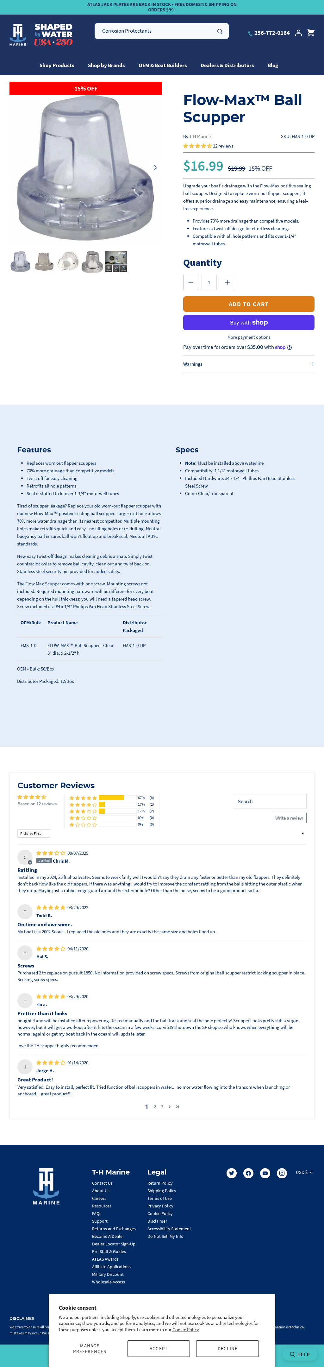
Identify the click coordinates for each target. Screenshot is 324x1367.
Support (100, 1221)
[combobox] (162, 31)
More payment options (249, 337)
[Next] (155, 167)
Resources (101, 1206)
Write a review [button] (289, 818)
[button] (198, 146)
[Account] (298, 33)
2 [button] (155, 1107)
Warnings (192, 364)
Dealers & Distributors (227, 65)
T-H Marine (200, 136)
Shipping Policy (161, 1191)
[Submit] (219, 30)
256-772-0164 (271, 32)
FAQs (96, 1213)
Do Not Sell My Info (165, 1236)
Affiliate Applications (111, 1266)
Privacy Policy (160, 1206)
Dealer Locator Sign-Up (113, 1244)
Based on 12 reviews (37, 804)
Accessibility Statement (169, 1229)
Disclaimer (157, 1221)
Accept (159, 1348)
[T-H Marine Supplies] (41, 35)
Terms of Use (159, 1198)
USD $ (302, 1172)
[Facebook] (248, 1173)
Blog (273, 65)
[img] (51, 853)
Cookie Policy (185, 1329)
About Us (100, 1191)
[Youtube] (265, 1173)
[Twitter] (232, 1173)
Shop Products (57, 65)
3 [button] (162, 1107)
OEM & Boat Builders (163, 65)
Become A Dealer (108, 1236)
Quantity (202, 262)
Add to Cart (249, 304)
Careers (99, 1198)
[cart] (311, 33)
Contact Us (102, 1183)
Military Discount (108, 1274)
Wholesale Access (108, 1282)
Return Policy (160, 1183)
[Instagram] (282, 1173)
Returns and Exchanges (114, 1229)
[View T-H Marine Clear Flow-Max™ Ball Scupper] (20, 262)
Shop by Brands (106, 65)
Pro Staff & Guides (109, 1251)
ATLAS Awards (105, 1259)
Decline (228, 1348)
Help (303, 1354)
